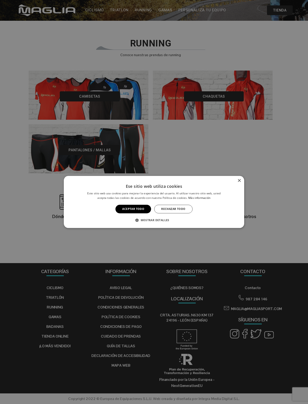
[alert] (154, 202)
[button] (154, 220)
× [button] (239, 180)
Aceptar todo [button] (133, 209)
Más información (199, 198)
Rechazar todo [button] (173, 209)
